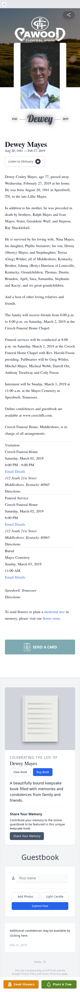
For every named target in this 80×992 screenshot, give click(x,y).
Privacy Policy (28, 974)
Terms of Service (51, 974)
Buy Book (43, 772)
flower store (51, 618)
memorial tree (54, 611)
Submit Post (40, 906)
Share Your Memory (26, 836)
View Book (20, 772)
